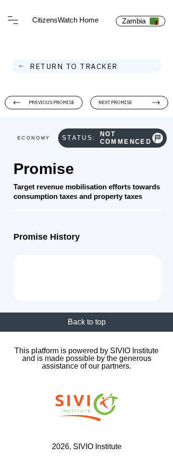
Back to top (87, 322)
